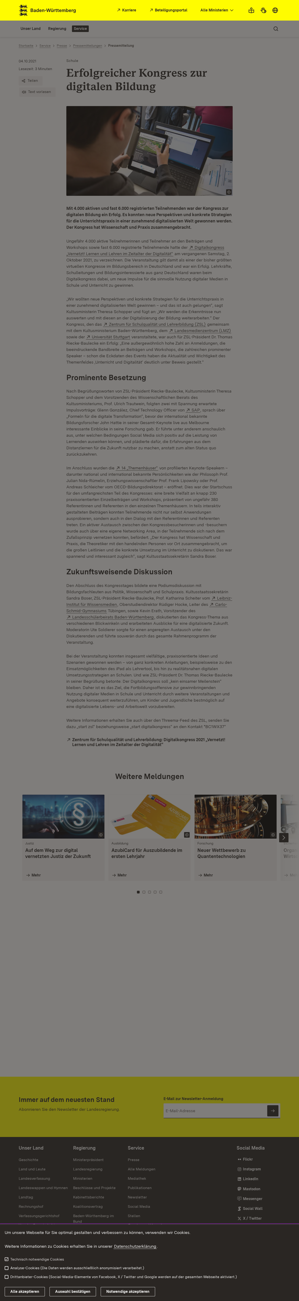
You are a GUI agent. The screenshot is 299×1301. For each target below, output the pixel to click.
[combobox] (217, 10)
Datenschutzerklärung (135, 1246)
